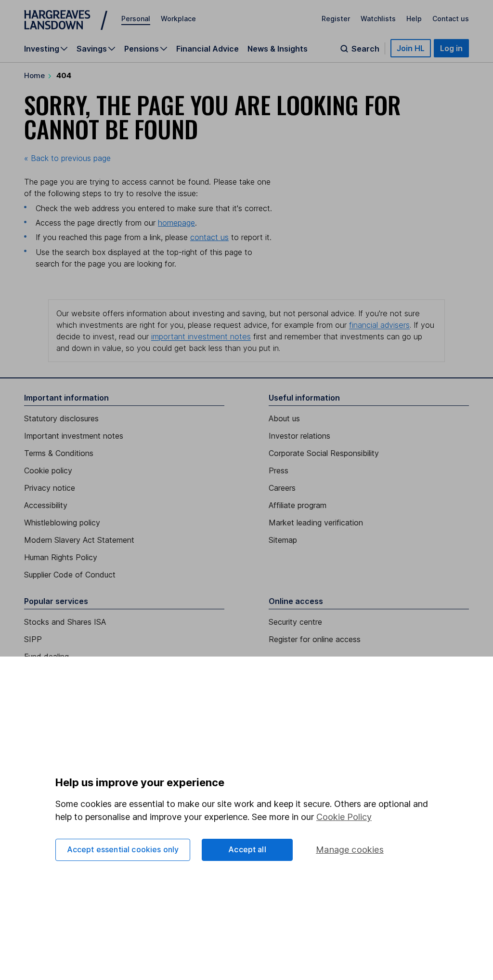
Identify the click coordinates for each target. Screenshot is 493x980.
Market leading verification (316, 522)
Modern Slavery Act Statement (79, 540)
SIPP (33, 639)
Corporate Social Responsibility (324, 453)
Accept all (247, 849)
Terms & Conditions (58, 453)
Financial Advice (207, 49)
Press (278, 470)
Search (365, 49)
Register (336, 18)
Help (414, 18)
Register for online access (315, 639)
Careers (282, 488)
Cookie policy (48, 470)
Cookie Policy (344, 817)
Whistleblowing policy (62, 522)
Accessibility (45, 505)
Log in (451, 48)
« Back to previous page (67, 158)
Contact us (450, 18)
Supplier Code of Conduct (70, 574)
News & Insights (277, 49)
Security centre (295, 622)
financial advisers (379, 325)
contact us (209, 237)
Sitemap (283, 540)
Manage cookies (350, 850)
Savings (92, 49)
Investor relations (299, 436)
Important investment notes (73, 436)
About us (284, 418)
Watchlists (378, 18)
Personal (135, 18)
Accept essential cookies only (123, 849)
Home (34, 75)
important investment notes (201, 336)
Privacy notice (49, 488)
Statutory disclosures (61, 418)
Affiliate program (297, 505)
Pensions (141, 49)
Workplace (178, 18)
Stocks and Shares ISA (65, 622)
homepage (176, 223)
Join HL (411, 48)
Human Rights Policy (60, 557)
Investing (41, 49)
